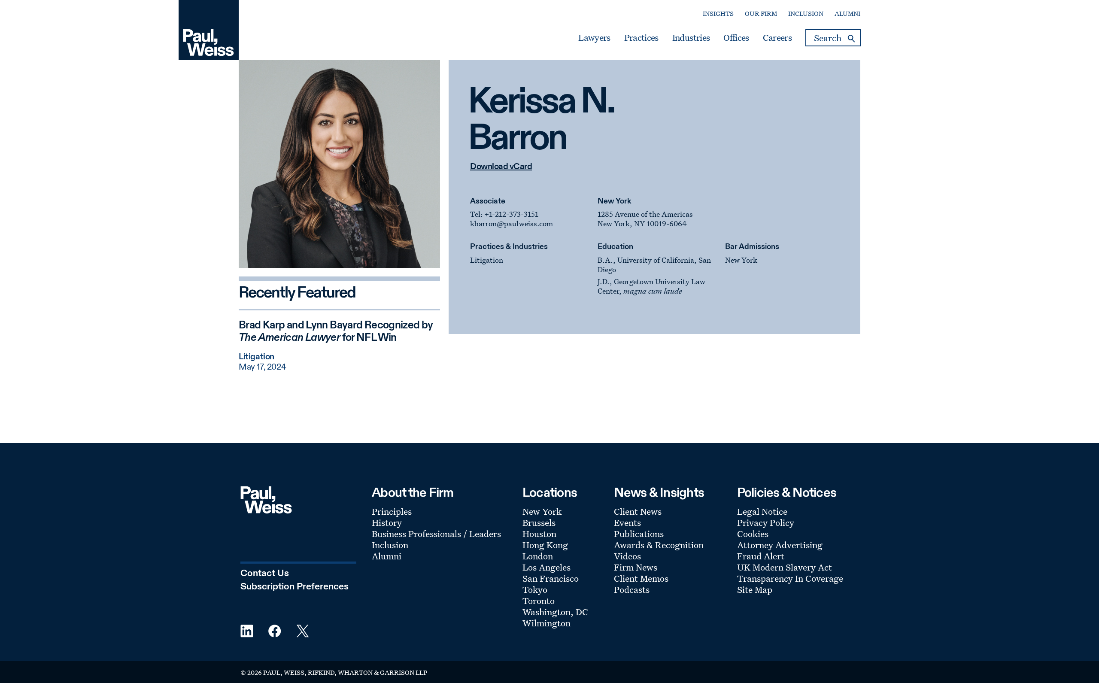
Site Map (754, 589)
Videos (627, 556)
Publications (639, 534)
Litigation (486, 260)
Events (627, 522)
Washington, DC (555, 612)
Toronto (538, 601)
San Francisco (550, 578)
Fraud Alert (760, 556)
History (387, 522)
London (537, 556)
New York (614, 201)
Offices (736, 37)
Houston (539, 534)
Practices (641, 37)
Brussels (539, 522)
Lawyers (594, 37)
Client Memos (641, 578)
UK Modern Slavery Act (784, 567)
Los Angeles (546, 567)
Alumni (847, 13)
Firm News (635, 567)
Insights (718, 13)
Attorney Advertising (780, 545)
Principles (392, 511)
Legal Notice (762, 511)
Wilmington (546, 623)
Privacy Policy (765, 522)
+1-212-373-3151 (511, 214)
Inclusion (805, 13)
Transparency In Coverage (790, 578)
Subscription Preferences (294, 587)
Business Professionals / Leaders (436, 534)
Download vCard (501, 167)
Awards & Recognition (659, 545)
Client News (638, 511)
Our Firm (761, 13)
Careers (777, 37)
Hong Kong (545, 545)
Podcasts (632, 589)
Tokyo (534, 589)
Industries (691, 37)
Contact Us (264, 573)
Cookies (752, 534)
